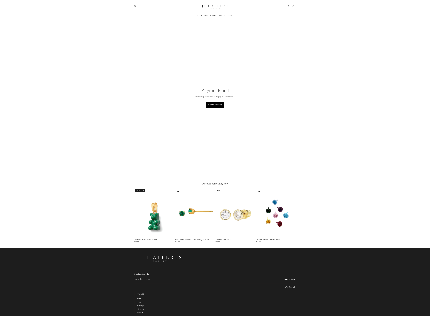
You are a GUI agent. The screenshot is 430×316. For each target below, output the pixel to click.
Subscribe (290, 279)
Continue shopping (215, 105)
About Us (140, 309)
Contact (140, 313)
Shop (139, 302)
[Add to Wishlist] (137, 191)
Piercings (140, 306)
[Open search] (135, 6)
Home (139, 299)
